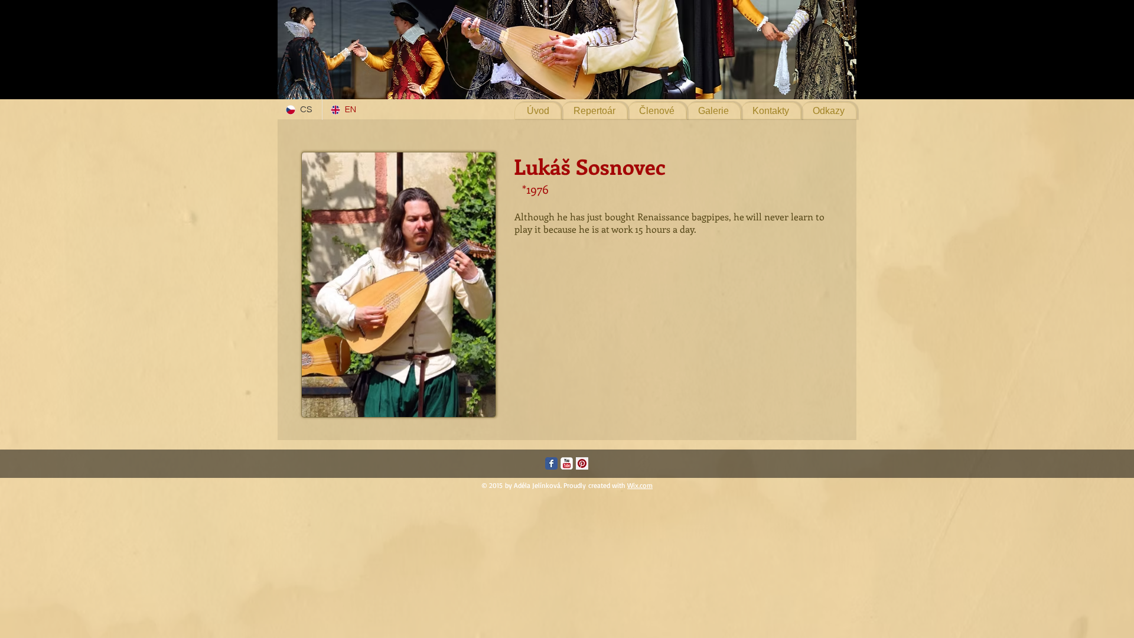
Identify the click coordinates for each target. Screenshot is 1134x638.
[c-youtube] (567, 463)
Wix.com (640, 485)
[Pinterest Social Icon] (582, 463)
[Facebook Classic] (551, 463)
